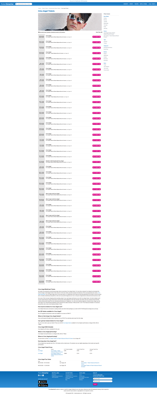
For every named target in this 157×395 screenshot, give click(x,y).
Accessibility (81, 378)
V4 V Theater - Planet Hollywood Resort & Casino (57, 351)
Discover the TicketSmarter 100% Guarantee (78, 1)
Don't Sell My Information (84, 377)
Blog (66, 379)
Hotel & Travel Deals (69, 377)
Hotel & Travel (143, 4)
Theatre (136, 4)
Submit (95, 384)
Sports (131, 4)
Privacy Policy (82, 376)
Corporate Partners (69, 374)
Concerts (125, 4)
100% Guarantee (55, 377)
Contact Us (54, 374)
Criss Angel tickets (67, 322)
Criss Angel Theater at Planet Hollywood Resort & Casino (60, 338)
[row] (70, 37)
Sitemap (81, 379)
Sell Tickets (152, 4)
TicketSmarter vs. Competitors (71, 376)
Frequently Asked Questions (57, 376)
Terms (80, 374)
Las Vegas (40, 350)
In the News (67, 378)
